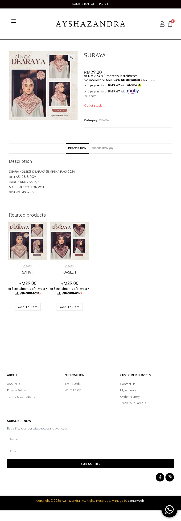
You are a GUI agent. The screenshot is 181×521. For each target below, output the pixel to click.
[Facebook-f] (160, 477)
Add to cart (27, 307)
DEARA (104, 120)
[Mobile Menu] (13, 21)
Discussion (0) (102, 148)
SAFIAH (27, 272)
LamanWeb (136, 500)
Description (77, 148)
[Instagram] (169, 477)
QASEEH (69, 272)
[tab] (77, 148)
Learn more (149, 80)
